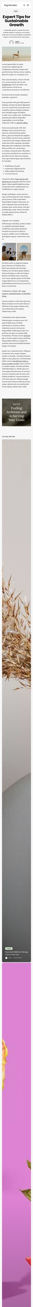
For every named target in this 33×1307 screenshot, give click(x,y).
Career (9, 948)
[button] (28, 5)
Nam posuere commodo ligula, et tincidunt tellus (16, 293)
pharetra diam (21, 123)
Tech (15, 11)
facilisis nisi (6, 85)
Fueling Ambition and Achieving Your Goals (16, 412)
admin (17, 41)
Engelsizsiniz (10, 5)
